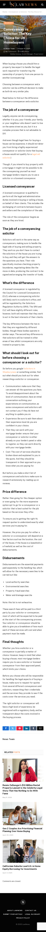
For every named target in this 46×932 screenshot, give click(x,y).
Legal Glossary (32, 914)
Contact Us (30, 910)
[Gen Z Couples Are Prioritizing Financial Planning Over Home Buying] (23, 813)
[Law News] (23, 4)
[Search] (42, 4)
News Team (10, 49)
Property (9, 23)
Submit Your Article (12, 914)
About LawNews (14, 910)
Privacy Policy (23, 918)
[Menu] (4, 4)
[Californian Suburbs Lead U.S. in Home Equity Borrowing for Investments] (23, 851)
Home (5, 12)
